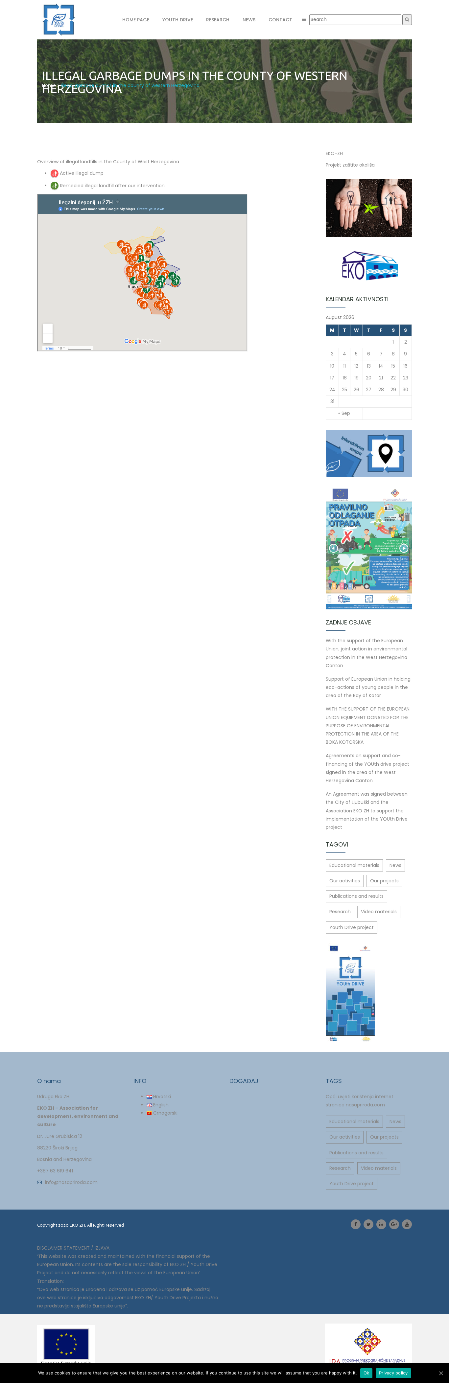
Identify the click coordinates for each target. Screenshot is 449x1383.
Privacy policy (393, 1372)
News (249, 19)
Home (49, 85)
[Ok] (440, 1373)
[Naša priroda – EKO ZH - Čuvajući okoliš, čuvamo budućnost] (67, 19)
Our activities (344, 880)
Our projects (384, 880)
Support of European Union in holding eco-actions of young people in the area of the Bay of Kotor (368, 687)
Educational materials (354, 865)
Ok (366, 1372)
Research (217, 19)
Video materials (379, 911)
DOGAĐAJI (244, 1081)
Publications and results (356, 896)
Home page (135, 19)
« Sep (344, 413)
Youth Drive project (351, 927)
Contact (280, 19)
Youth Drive (177, 19)
